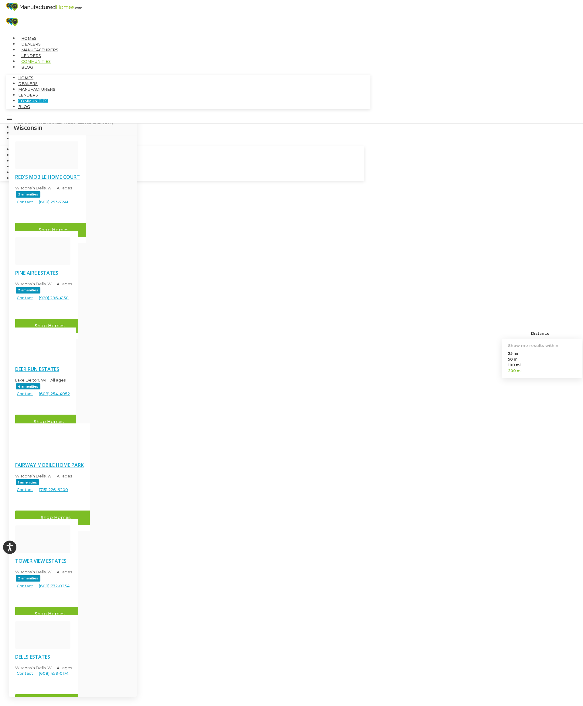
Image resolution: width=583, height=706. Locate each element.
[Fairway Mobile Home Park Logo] (48, 443)
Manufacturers (39, 50)
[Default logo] (46, 155)
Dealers (31, 44)
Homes (28, 38)
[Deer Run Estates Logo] (41, 347)
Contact (25, 202)
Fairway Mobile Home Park (49, 465)
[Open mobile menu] (9, 118)
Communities (36, 61)
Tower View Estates (40, 561)
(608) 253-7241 (53, 202)
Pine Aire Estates (36, 273)
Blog (27, 67)
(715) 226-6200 (53, 490)
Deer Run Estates (37, 369)
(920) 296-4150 (54, 298)
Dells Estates (32, 656)
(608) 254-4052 (54, 394)
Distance (540, 333)
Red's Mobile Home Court (47, 177)
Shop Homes (54, 230)
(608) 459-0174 (54, 674)
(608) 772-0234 (54, 586)
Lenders (31, 55)
